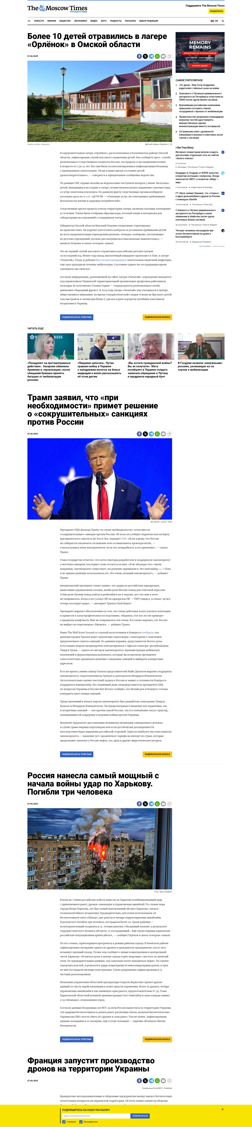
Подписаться (126, 580)
